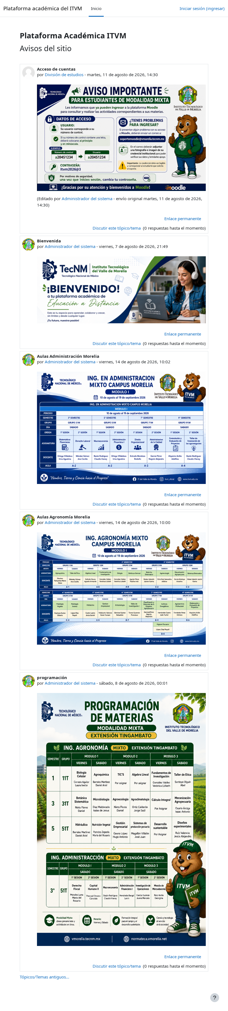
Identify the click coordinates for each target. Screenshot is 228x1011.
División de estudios (64, 74)
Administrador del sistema (87, 198)
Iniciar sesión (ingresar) (202, 8)
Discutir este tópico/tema (117, 228)
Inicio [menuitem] (96, 8)
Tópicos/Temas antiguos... (44, 977)
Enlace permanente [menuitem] (182, 218)
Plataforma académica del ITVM (42, 8)
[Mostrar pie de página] (214, 997)
